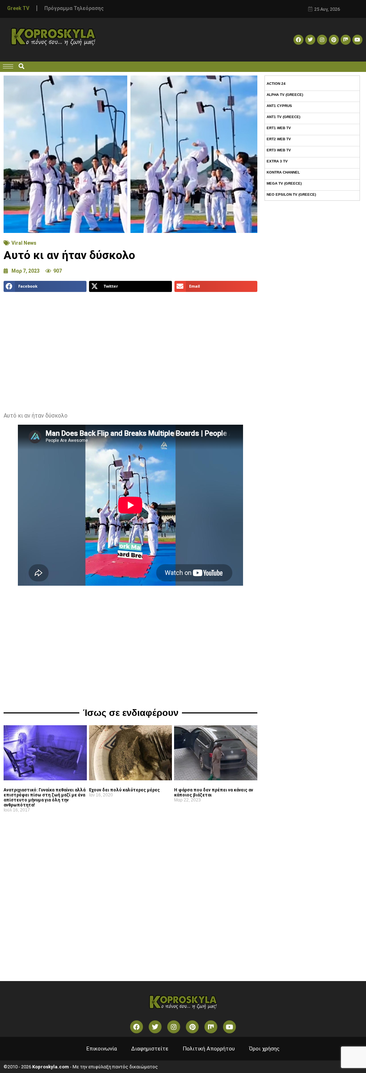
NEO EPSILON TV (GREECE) (291, 194)
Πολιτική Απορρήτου (209, 1048)
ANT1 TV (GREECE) (283, 117)
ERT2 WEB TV (279, 139)
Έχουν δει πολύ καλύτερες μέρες (124, 789)
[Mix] (346, 40)
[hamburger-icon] (8, 66)
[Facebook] (298, 40)
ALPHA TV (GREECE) (285, 95)
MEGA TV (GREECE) (284, 183)
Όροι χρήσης (264, 1048)
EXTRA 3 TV (277, 161)
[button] (21, 67)
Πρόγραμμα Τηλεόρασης (74, 8)
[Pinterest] (334, 40)
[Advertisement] (130, 349)
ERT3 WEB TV (279, 150)
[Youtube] (357, 40)
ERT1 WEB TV (279, 128)
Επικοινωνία (101, 1048)
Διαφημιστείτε (149, 1048)
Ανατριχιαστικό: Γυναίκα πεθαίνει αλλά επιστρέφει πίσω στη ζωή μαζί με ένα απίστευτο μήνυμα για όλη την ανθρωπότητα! (44, 797)
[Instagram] (322, 40)
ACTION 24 (276, 84)
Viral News (23, 243)
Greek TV (18, 8)
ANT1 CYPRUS (279, 106)
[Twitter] (310, 40)
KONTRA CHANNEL (283, 172)
